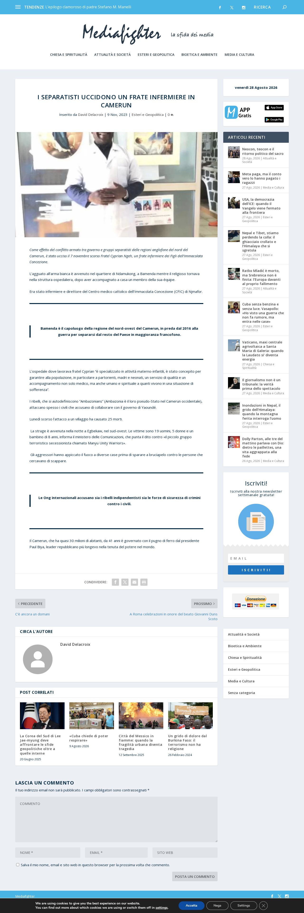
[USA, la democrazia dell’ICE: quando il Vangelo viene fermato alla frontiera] (234, 203)
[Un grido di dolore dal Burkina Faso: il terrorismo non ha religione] (190, 715)
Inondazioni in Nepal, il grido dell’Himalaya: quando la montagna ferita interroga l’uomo (261, 412)
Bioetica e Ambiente (199, 55)
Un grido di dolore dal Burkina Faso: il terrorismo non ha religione (187, 742)
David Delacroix (90, 114)
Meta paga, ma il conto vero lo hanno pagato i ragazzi (261, 178)
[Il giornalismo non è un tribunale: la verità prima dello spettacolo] (234, 383)
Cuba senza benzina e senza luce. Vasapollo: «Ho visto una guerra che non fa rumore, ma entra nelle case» (263, 313)
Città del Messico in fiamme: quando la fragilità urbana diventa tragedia (140, 742)
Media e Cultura (239, 55)
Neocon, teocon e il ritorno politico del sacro (263, 151)
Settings (244, 905)
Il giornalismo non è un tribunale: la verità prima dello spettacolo (261, 384)
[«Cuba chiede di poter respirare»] (91, 715)
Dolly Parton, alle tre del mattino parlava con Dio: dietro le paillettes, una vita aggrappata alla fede (263, 447)
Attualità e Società (112, 55)
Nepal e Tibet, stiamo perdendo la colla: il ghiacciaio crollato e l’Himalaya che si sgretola (260, 241)
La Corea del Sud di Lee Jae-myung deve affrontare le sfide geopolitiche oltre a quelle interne (40, 745)
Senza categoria (241, 692)
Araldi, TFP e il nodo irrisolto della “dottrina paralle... (91, 7)
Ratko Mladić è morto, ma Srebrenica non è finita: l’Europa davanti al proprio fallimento (261, 277)
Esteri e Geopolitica (156, 55)
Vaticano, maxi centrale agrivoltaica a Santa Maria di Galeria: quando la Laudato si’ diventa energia (263, 351)
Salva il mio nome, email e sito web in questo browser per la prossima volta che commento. (95, 864)
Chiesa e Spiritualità (68, 55)
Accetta (191, 905)
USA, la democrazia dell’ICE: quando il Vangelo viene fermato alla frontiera (261, 206)
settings (162, 908)
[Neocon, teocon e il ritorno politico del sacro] (234, 152)
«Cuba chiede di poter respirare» (88, 738)
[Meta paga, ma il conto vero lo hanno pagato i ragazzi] (234, 177)
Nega (217, 905)
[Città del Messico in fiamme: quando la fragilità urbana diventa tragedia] (141, 715)
